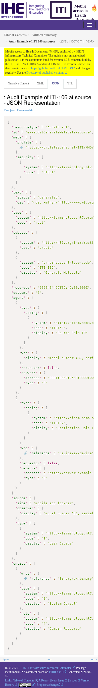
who (24, 353)
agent (18, 298)
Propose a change (47, 684)
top (49, 659)
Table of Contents (23, 680)
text (17, 192)
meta (17, 137)
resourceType (25, 127)
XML (40, 83)
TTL (70, 83)
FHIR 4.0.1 (56, 672)
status (23, 197)
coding (31, 313)
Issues (73, 680)
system (31, 167)
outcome (20, 292)
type (17, 212)
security (25, 157)
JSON (55, 83)
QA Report (42, 680)
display (28, 272)
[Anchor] (63, 102)
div (20, 202)
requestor (30, 368)
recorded (21, 287)
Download (23, 110)
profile (24, 142)
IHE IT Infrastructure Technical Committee (46, 668)
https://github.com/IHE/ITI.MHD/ (51, 68)
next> (89, 40)
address (32, 378)
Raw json (9, 110)
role (25, 613)
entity (19, 563)
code (29, 172)
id (15, 132)
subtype (20, 232)
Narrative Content (18, 83)
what (25, 573)
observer (25, 508)
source (19, 498)
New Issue (57, 680)
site (21, 503)
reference (40, 453)
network (28, 373)
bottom (76, 40)
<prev (63, 40)
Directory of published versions (45, 72)
